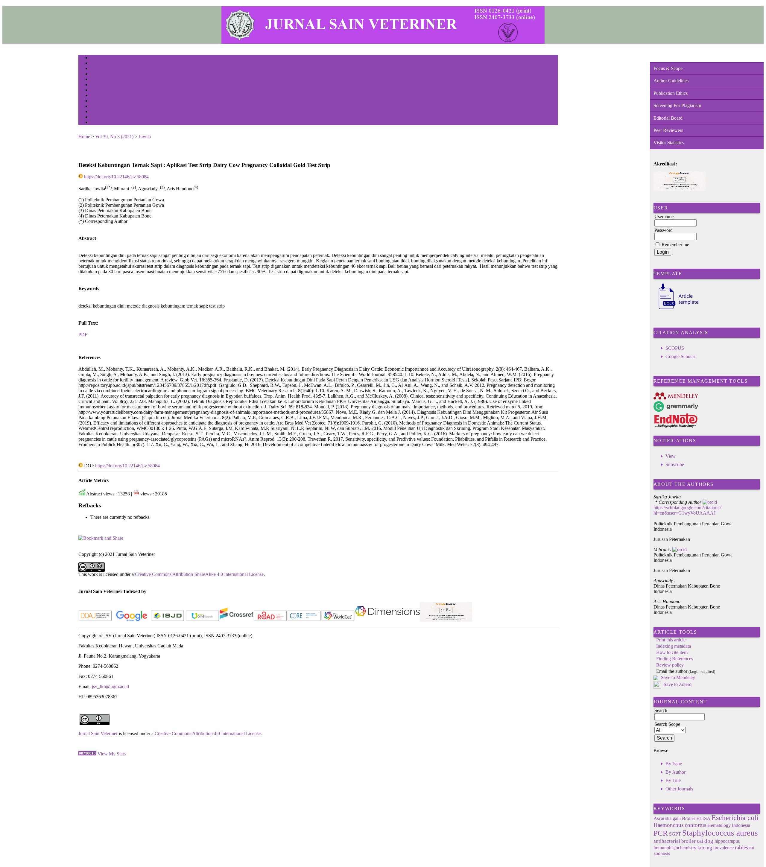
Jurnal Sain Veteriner (98, 733)
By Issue (673, 763)
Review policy (670, 664)
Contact (95, 122)
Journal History (100, 112)
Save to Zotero (676, 684)
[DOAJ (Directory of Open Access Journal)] (95, 620)
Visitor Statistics (668, 142)
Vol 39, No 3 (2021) (114, 136)
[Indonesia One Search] (203, 620)
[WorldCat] (338, 620)
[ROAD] (270, 620)
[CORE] (304, 620)
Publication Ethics (670, 93)
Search (94, 79)
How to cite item (672, 652)
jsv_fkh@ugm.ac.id (110, 686)
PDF (82, 334)
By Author (675, 772)
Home (94, 58)
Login (94, 69)
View (670, 456)
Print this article (671, 639)
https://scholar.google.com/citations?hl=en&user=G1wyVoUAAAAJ (687, 510)
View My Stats (112, 753)
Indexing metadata (673, 646)
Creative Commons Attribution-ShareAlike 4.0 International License (199, 574)
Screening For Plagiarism (677, 105)
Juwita (145, 136)
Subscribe (674, 464)
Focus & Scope (668, 68)
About (94, 63)
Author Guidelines (671, 80)
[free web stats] (87, 753)
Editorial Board (668, 118)
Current (95, 85)
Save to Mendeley (678, 677)
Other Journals (679, 788)
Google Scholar (680, 356)
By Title (673, 780)
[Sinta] (446, 620)
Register (95, 74)
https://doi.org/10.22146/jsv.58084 (116, 176)
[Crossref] (236, 620)
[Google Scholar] (131, 620)
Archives (96, 90)
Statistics (96, 101)
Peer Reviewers (668, 130)
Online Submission (103, 106)
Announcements (101, 96)
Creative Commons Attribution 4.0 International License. (208, 733)
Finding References (674, 658)
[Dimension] (387, 620)
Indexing (96, 117)
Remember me (675, 244)
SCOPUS (674, 348)
